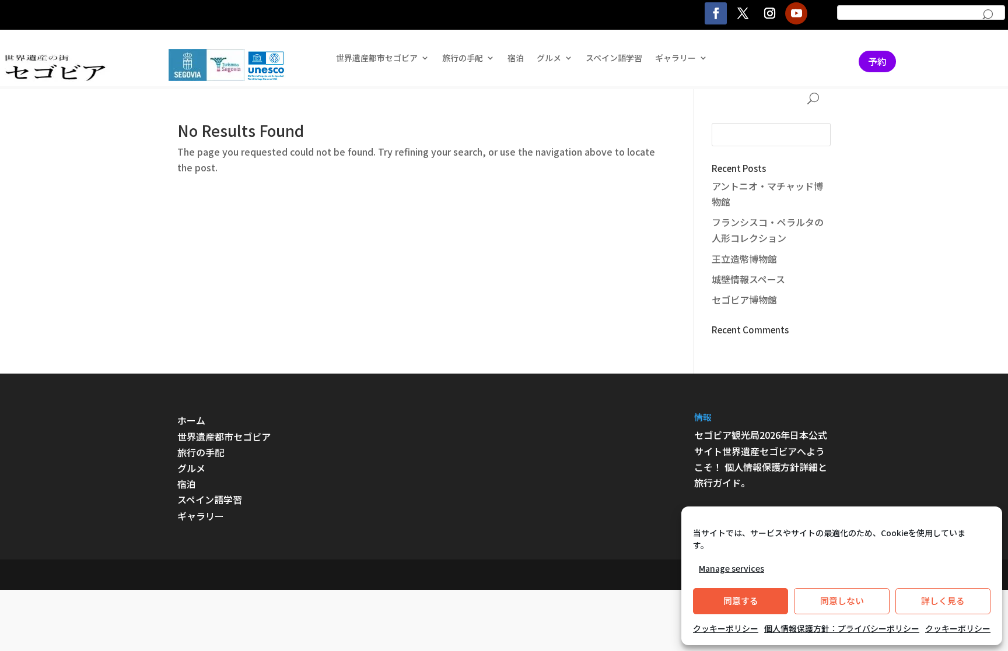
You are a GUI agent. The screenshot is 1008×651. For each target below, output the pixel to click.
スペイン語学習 (614, 59)
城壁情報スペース (748, 279)
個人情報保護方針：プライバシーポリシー (841, 628)
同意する (740, 600)
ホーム (191, 420)
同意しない (842, 600)
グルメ (191, 468)
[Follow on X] (743, 13)
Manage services (731, 568)
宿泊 (516, 59)
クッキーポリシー (725, 628)
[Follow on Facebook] (716, 13)
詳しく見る (943, 600)
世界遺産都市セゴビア (377, 59)
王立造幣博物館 (744, 259)
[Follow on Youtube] (796, 13)
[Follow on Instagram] (769, 13)
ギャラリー (675, 59)
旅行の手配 (200, 452)
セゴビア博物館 (744, 300)
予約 (877, 61)
